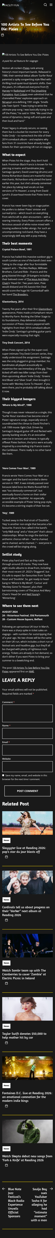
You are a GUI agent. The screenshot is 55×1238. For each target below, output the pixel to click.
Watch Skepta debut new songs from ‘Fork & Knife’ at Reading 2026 (27, 1158)
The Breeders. (20, 294)
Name (6, 725)
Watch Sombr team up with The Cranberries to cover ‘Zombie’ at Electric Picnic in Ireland (24, 974)
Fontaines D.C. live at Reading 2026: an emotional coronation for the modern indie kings (27, 1097)
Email (6, 742)
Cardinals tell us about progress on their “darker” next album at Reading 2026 (26, 911)
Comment (8, 702)
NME (31, 671)
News (6, 840)
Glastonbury (45, 309)
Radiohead (19, 90)
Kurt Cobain (21, 94)
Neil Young (33, 594)
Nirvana (6, 102)
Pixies (26, 68)
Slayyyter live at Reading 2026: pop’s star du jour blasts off (24, 850)
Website (6, 758)
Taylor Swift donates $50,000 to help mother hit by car (24, 1035)
